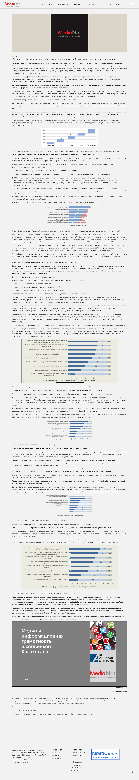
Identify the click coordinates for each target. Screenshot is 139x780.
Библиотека (77, 750)
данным (78, 63)
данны (94, 66)
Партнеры (56, 758)
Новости (16, 56)
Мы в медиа (77, 768)
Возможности (78, 753)
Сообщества (77, 765)
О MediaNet (57, 750)
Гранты (75, 759)
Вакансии (77, 756)
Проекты (56, 755)
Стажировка (77, 762)
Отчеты (74, 770)
